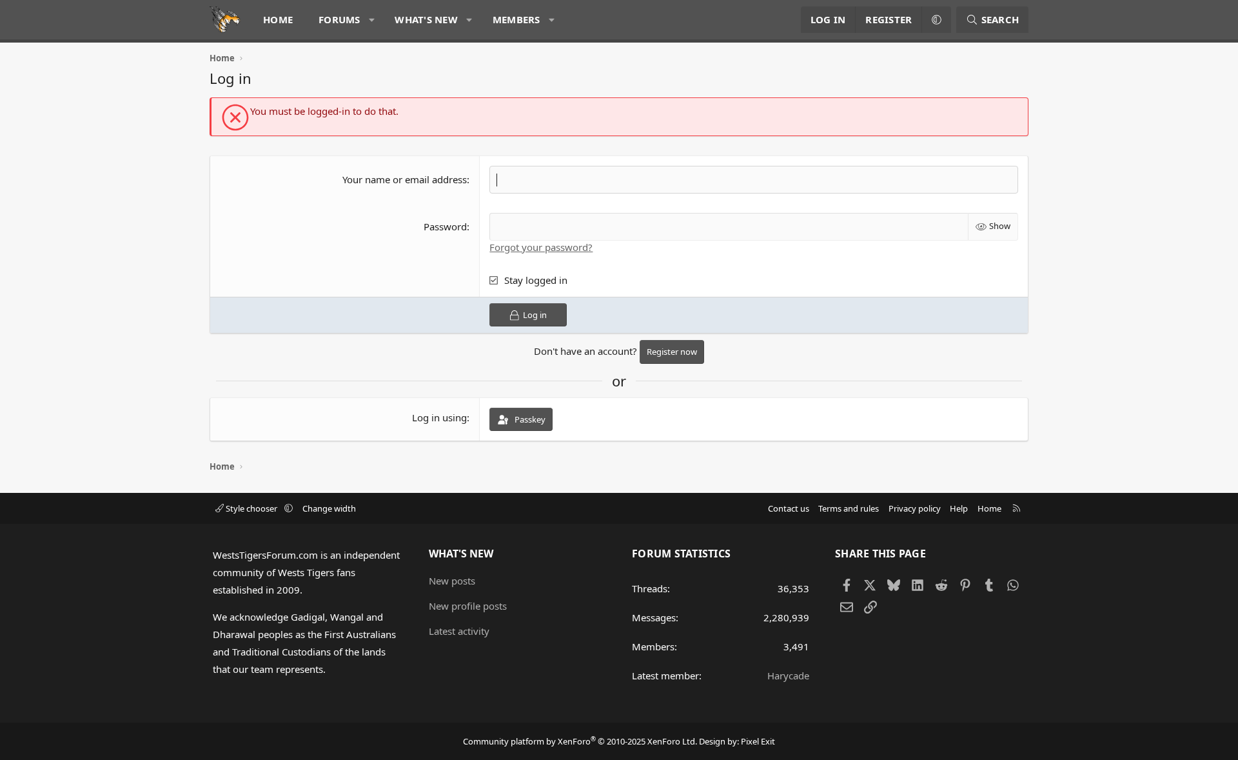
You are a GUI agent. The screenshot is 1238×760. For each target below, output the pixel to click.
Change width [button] (329, 508)
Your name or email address (404, 179)
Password (445, 226)
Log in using (439, 417)
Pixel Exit (758, 741)
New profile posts (468, 605)
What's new (426, 19)
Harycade (788, 675)
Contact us (788, 508)
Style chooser (251, 508)
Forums (339, 19)
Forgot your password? (541, 247)
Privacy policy (915, 508)
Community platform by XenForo (580, 741)
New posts (452, 580)
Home (278, 19)
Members (516, 19)
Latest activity (459, 631)
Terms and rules (848, 508)
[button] (372, 19)
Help (959, 508)
